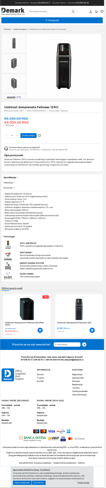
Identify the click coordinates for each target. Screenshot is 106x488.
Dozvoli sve (39, 483)
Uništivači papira (20, 29)
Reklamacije (77, 384)
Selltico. (81, 463)
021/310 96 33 (82, 3)
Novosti (40, 374)
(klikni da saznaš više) (49, 215)
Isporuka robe (78, 378)
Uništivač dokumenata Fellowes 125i (73, 322)
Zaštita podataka (80, 391)
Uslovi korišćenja (79, 395)
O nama (40, 378)
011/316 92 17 (44, 3)
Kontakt (40, 381)
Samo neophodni (22, 483)
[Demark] (13, 11)
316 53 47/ (46, 150)
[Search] (73, 11)
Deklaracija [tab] (8, 182)
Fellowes (64, 111)
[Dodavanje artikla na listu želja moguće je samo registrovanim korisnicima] (39, 135)
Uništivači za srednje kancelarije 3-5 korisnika (48, 29)
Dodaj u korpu (28, 135)
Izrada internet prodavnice (65, 463)
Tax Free (76, 388)
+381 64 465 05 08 (59, 150)
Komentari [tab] (8, 188)
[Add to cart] (39, 330)
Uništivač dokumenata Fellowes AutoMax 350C (24, 323)
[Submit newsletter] (84, 344)
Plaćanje (76, 381)
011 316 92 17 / (36, 150)
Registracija (77, 374)
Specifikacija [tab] (10, 177)
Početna (7, 29)
